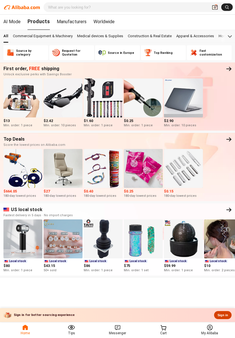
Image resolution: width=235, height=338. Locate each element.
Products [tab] (39, 21)
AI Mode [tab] (12, 21)
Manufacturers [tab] (72, 21)
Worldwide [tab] (104, 21)
